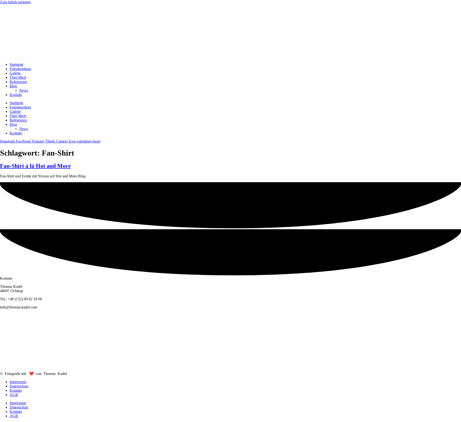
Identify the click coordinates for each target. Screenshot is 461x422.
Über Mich (18, 77)
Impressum (18, 382)
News (23, 90)
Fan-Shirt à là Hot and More (35, 166)
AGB (14, 395)
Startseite (16, 64)
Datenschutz (19, 386)
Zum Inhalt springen (15, 2)
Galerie (15, 73)
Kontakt (16, 95)
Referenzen (18, 82)
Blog (13, 86)
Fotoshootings (20, 69)
